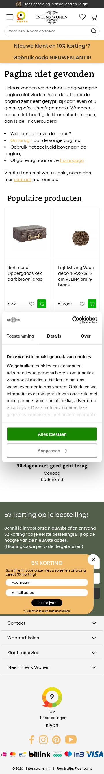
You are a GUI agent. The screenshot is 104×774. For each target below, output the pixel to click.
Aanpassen (49, 450)
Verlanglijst (82, 17)
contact (22, 179)
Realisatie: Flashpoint (74, 768)
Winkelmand (94, 17)
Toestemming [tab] (20, 336)
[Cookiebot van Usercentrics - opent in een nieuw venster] (73, 320)
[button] (8, 255)
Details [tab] (54, 336)
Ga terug (19, 140)
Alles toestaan (52, 434)
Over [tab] (86, 336)
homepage (72, 160)
